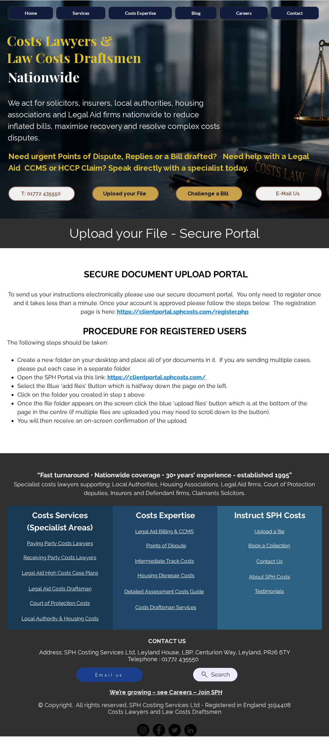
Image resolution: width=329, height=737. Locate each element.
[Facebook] (159, 730)
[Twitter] (174, 730)
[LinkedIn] (190, 730)
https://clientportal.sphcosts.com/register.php (182, 311)
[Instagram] (143, 730)
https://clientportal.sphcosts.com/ (156, 377)
